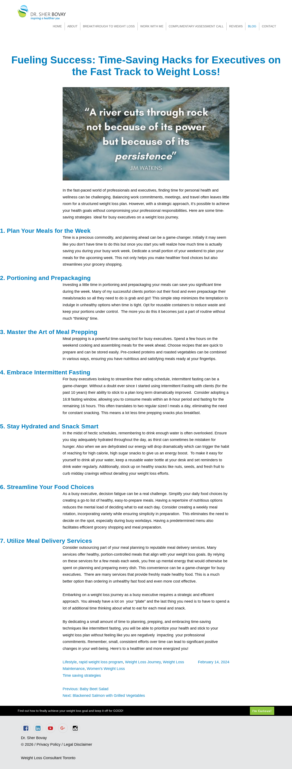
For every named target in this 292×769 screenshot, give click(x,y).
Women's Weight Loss (106, 668)
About (72, 26)
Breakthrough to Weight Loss (109, 26)
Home (57, 26)
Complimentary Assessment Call (196, 26)
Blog (252, 26)
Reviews (236, 26)
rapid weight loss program (101, 662)
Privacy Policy (48, 744)
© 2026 (27, 744)
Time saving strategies (82, 675)
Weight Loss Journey (143, 662)
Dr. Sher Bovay (42, 12)
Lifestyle (70, 662)
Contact (269, 26)
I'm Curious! (262, 711)
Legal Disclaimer (78, 744)
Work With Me (151, 26)
